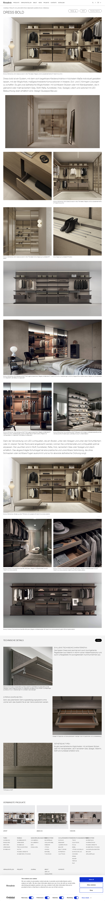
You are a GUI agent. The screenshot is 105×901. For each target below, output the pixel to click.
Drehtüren (6, 845)
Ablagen (74, 858)
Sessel (74, 847)
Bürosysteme (90, 838)
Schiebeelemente (21, 840)
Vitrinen (47, 847)
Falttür (19, 849)
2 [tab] (99, 428)
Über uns (47, 871)
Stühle (74, 845)
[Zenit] (19, 818)
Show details (85, 897)
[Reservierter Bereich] (95, 2)
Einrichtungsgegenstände (80, 838)
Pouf (73, 863)
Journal (33, 869)
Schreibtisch (61, 851)
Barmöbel (47, 851)
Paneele (19, 838)
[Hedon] (86, 818)
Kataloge (72, 11)
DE (98, 2)
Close (98, 640)
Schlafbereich (34, 842)
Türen (5, 838)
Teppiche (74, 861)
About (35, 2)
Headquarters (48, 874)
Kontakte (53, 2)
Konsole (47, 849)
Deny (91, 890)
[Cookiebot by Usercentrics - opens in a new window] (10, 898)
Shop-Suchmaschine (95, 11)
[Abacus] (52, 818)
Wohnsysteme (49, 838)
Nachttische (61, 854)
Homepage (6, 8)
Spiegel (74, 856)
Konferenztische (90, 842)
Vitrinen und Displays (77, 849)
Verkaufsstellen (26, 2)
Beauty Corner (62, 849)
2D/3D (83, 11)
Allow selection (91, 885)
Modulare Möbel (49, 842)
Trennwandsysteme (22, 847)
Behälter (60, 847)
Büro (32, 845)
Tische (74, 840)
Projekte (46, 2)
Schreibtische (89, 840)
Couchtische (75, 842)
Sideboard (47, 845)
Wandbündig (6, 840)
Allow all (91, 879)
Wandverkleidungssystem (39, 838)
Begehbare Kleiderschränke (34, 8)
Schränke (60, 840)
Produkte (16, 2)
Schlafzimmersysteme (21, 8)
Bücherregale (48, 840)
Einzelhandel (34, 847)
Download (61, 2)
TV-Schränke (48, 854)
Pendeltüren (6, 842)
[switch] (47, 897)
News (40, 2)
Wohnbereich (34, 840)
